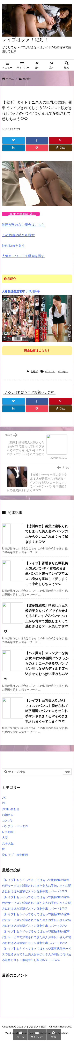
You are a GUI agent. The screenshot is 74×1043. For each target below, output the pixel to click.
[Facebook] (37, 140)
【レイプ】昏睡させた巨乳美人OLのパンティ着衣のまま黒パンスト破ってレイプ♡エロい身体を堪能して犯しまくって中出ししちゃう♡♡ (46, 573)
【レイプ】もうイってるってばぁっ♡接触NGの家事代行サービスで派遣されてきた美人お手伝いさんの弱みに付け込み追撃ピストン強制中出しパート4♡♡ (36, 885)
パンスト (50, 371)
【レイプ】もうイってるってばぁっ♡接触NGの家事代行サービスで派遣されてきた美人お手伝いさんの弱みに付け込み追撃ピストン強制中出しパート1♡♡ (36, 937)
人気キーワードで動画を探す (23, 256)
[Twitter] (13, 140)
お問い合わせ (10, 809)
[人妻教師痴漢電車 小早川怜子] (37, 318)
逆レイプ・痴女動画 (15, 854)
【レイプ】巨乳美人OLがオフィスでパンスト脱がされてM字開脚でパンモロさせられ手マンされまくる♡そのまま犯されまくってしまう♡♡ (46, 710)
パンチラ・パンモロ (15, 826)
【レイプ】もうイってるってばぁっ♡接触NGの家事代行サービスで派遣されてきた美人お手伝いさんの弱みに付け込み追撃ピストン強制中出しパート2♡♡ (36, 919)
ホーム (10, 78)
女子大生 (8, 843)
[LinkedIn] (13, 147)
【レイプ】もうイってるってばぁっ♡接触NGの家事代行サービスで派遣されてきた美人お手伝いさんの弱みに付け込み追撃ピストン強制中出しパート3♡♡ (36, 902)
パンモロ (63, 371)
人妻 (5, 837)
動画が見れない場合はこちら (23, 225)
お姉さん (8, 814)
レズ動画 (8, 832)
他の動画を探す (13, 245)
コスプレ (8, 820)
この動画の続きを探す (18, 235)
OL (4, 803)
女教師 (27, 78)
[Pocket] (37, 147)
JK (4, 797)
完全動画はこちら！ (37, 350)
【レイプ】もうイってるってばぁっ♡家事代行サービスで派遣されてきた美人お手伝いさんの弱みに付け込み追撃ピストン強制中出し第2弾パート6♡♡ (36, 954)
